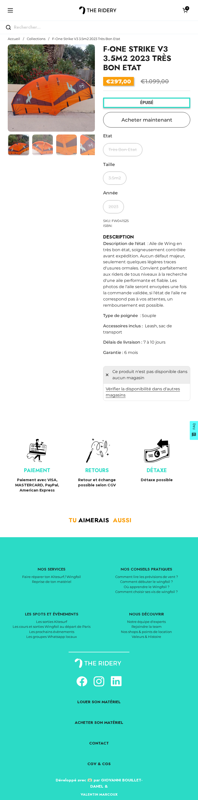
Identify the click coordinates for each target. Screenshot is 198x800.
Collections (36, 39)
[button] (185, 10)
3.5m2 (115, 178)
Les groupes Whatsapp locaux (51, 637)
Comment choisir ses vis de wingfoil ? (146, 592)
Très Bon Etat (123, 149)
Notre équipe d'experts (146, 622)
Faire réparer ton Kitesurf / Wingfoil (51, 577)
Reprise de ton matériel (51, 582)
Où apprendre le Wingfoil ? (146, 587)
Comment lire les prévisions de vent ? (146, 577)
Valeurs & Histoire (146, 637)
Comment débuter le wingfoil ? (146, 582)
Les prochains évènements (51, 632)
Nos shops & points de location (146, 632)
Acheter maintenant (146, 120)
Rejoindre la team (146, 626)
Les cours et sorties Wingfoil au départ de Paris (51, 626)
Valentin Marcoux (99, 794)
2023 (113, 206)
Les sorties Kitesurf (51, 622)
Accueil (14, 39)
